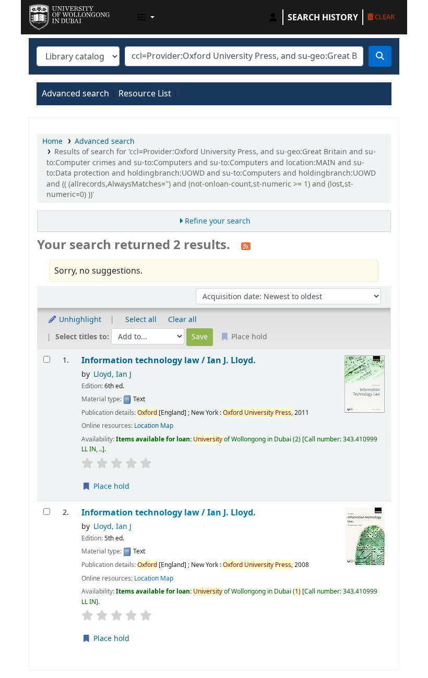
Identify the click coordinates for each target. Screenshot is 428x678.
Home (52, 141)
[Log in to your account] (273, 17)
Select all (141, 319)
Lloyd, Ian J (112, 374)
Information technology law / (168, 360)
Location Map (153, 425)
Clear (384, 16)
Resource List (144, 94)
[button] (146, 17)
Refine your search (218, 221)
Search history (323, 17)
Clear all (182, 319)
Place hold (110, 486)
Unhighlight (79, 319)
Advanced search (75, 94)
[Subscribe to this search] (245, 246)
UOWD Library (55, 14)
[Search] (379, 56)
